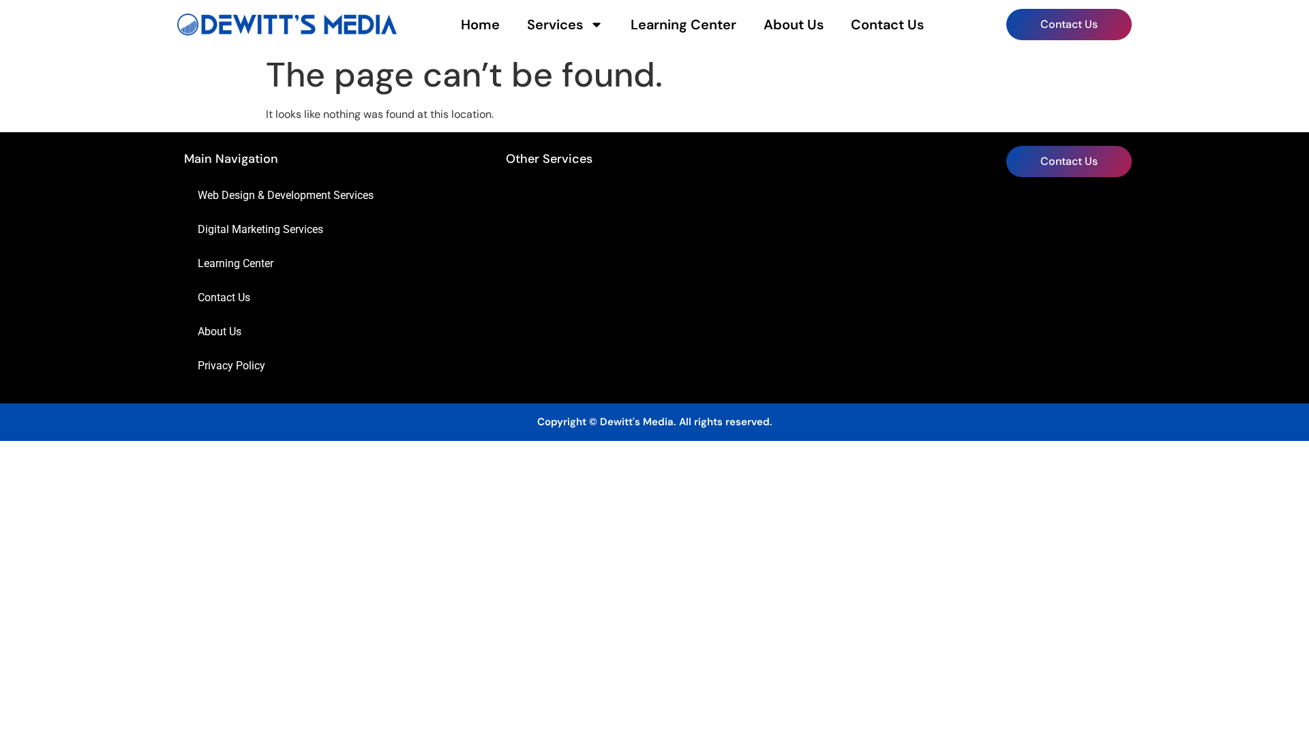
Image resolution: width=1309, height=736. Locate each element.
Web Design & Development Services (286, 195)
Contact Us (887, 24)
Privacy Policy (231, 365)
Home (480, 24)
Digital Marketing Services (260, 229)
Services (555, 24)
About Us (794, 24)
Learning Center (683, 24)
